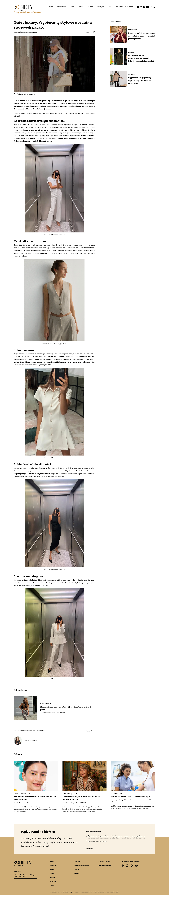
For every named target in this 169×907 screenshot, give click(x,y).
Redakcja (77, 861)
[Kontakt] (151, 7)
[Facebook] (138, 6)
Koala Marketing (114, 892)
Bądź (81, 865)
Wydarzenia (61, 7)
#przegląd (16, 730)
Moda (72, 7)
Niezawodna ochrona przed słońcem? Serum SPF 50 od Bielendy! (35, 797)
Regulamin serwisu (104, 861)
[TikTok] (144, 6)
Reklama (76, 873)
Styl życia (100, 7)
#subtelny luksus (41, 730)
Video (110, 7)
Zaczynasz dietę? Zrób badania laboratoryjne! (131, 796)
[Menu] (41, 7)
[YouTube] (147, 7)
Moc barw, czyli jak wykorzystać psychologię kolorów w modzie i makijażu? (141, 58)
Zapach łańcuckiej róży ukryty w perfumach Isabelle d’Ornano (81, 797)
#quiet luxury (23, 730)
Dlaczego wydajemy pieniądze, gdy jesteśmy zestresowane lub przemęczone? (141, 36)
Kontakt (76, 869)
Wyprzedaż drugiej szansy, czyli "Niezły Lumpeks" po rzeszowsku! (139, 80)
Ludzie (50, 7)
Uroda (80, 7)
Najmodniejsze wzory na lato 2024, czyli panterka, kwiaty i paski (65, 708)
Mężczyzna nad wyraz (124, 7)
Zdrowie (90, 7)
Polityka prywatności (104, 865)
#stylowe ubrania (32, 730)
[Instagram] (141, 6)
